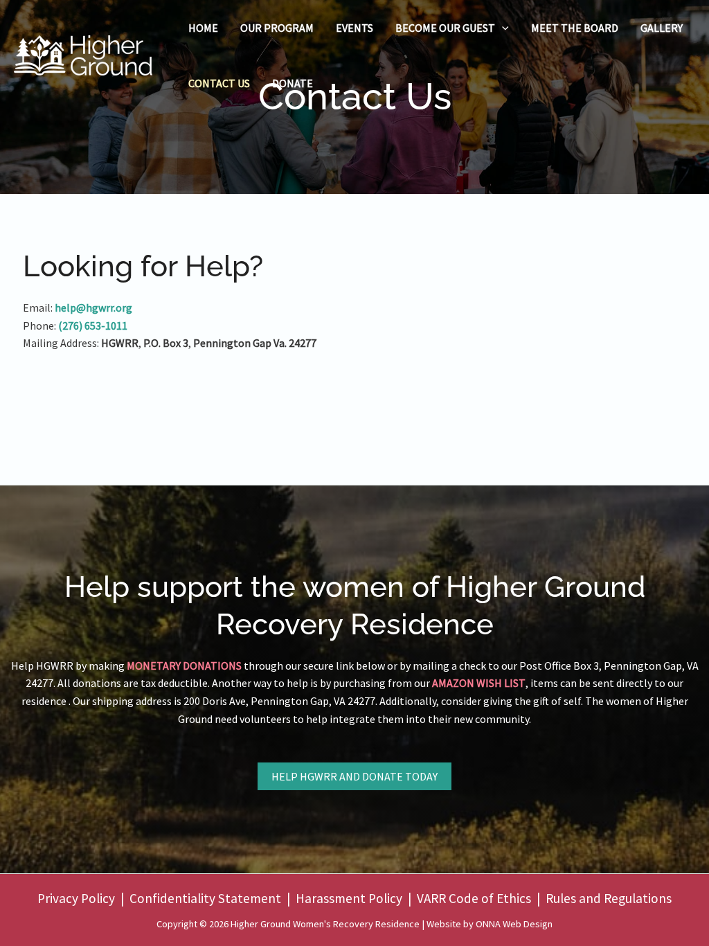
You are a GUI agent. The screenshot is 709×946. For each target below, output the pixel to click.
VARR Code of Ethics (474, 898)
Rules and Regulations (609, 898)
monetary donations (184, 665)
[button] (502, 27)
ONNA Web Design (514, 924)
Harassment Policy (349, 898)
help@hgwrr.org (93, 307)
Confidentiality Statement (205, 898)
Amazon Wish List (479, 683)
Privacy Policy (76, 898)
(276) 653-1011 (92, 325)
